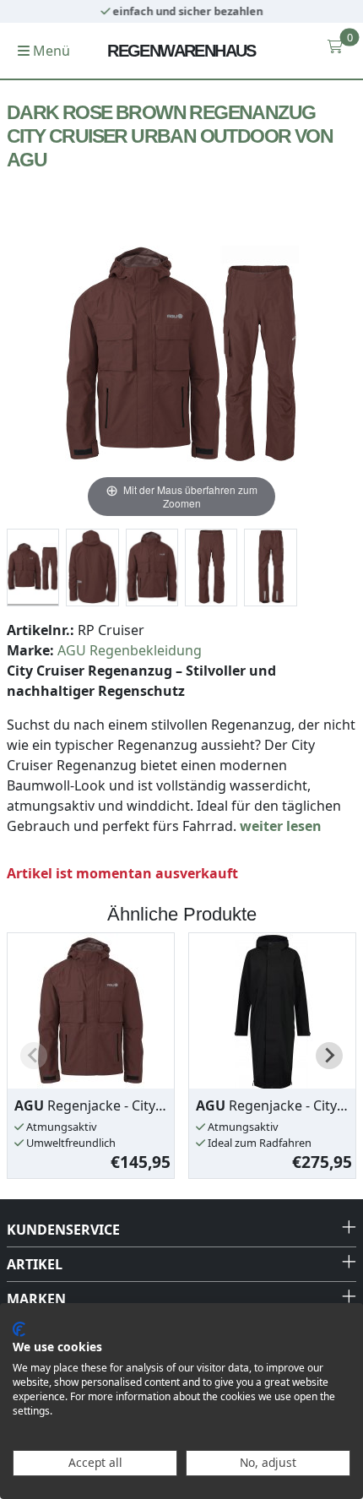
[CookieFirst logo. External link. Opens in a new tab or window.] (19, 1329)
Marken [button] (36, 1299)
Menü (50, 50)
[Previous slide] (33, 1055)
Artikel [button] (34, 1264)
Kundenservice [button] (63, 1229)
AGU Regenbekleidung (129, 650)
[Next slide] (329, 1055)
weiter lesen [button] (281, 826)
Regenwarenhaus (181, 50)
